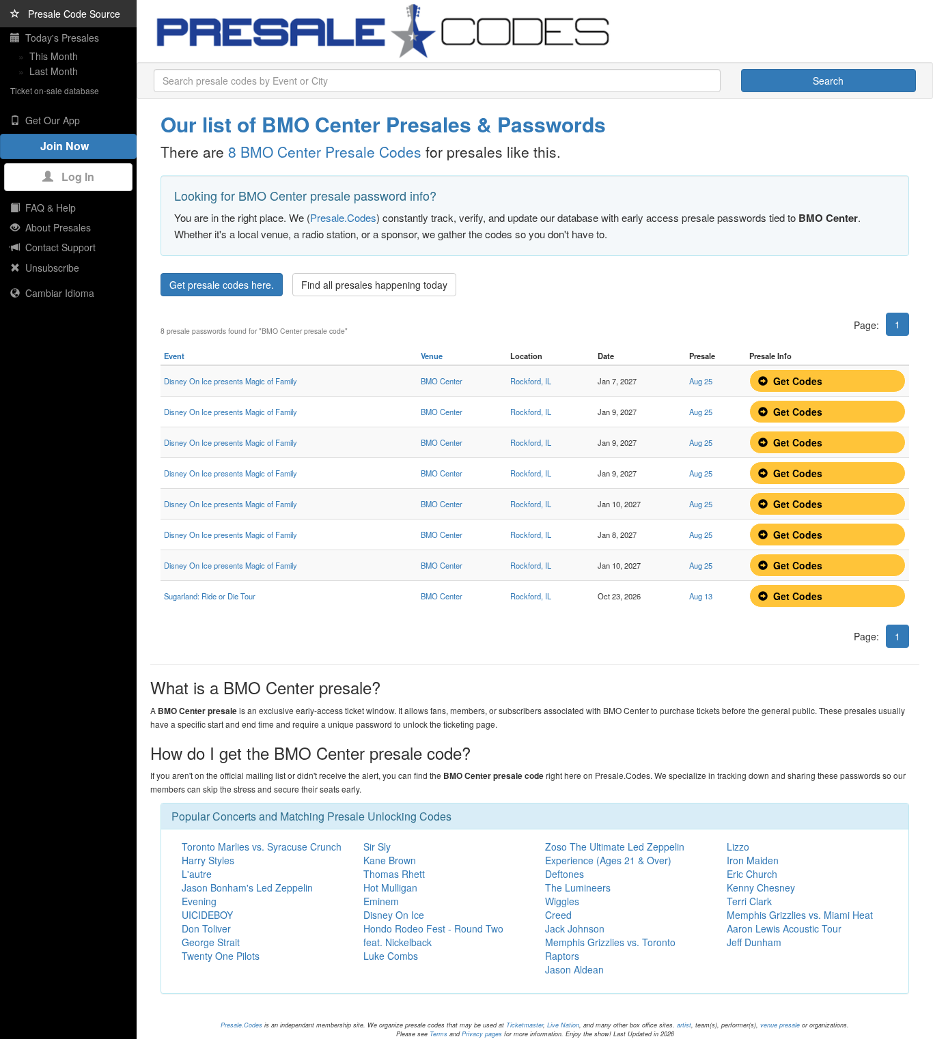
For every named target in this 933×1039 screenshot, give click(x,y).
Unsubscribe (49, 267)
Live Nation (563, 1025)
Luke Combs (390, 956)
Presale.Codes (343, 217)
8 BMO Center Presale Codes (324, 151)
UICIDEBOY (207, 915)
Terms (438, 1033)
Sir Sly (377, 846)
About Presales (55, 227)
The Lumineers (578, 887)
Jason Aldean (574, 969)
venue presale (780, 1025)
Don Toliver (206, 928)
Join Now (68, 146)
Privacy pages (482, 1033)
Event (174, 355)
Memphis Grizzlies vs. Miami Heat (800, 915)
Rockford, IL (530, 380)
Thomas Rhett (394, 874)
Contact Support (58, 247)
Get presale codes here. (221, 284)
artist (684, 1025)
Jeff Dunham (754, 942)
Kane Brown (389, 860)
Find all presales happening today (374, 284)
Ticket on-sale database (54, 90)
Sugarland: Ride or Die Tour (209, 595)
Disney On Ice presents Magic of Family (230, 380)
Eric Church (752, 874)
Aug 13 (700, 595)
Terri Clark (749, 901)
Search (828, 80)
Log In (73, 176)
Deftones (564, 874)
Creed (558, 915)
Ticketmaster (524, 1025)
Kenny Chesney (761, 887)
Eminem (381, 901)
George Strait (211, 942)
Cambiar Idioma (57, 293)
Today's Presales (59, 37)
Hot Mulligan (390, 887)
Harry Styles (208, 860)
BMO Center (441, 380)
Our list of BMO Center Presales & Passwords (383, 124)
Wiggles (562, 901)
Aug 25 (700, 380)
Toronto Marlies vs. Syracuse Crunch (262, 846)
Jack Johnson (574, 928)
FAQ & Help (48, 207)
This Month (53, 56)
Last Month (53, 71)
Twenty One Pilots (221, 956)
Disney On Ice (393, 915)
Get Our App (50, 120)
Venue (432, 355)
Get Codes (795, 381)
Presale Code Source (70, 13)
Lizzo (738, 846)
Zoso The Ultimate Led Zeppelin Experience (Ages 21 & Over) (614, 853)
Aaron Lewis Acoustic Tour (784, 928)
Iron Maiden (753, 860)
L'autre (197, 874)
